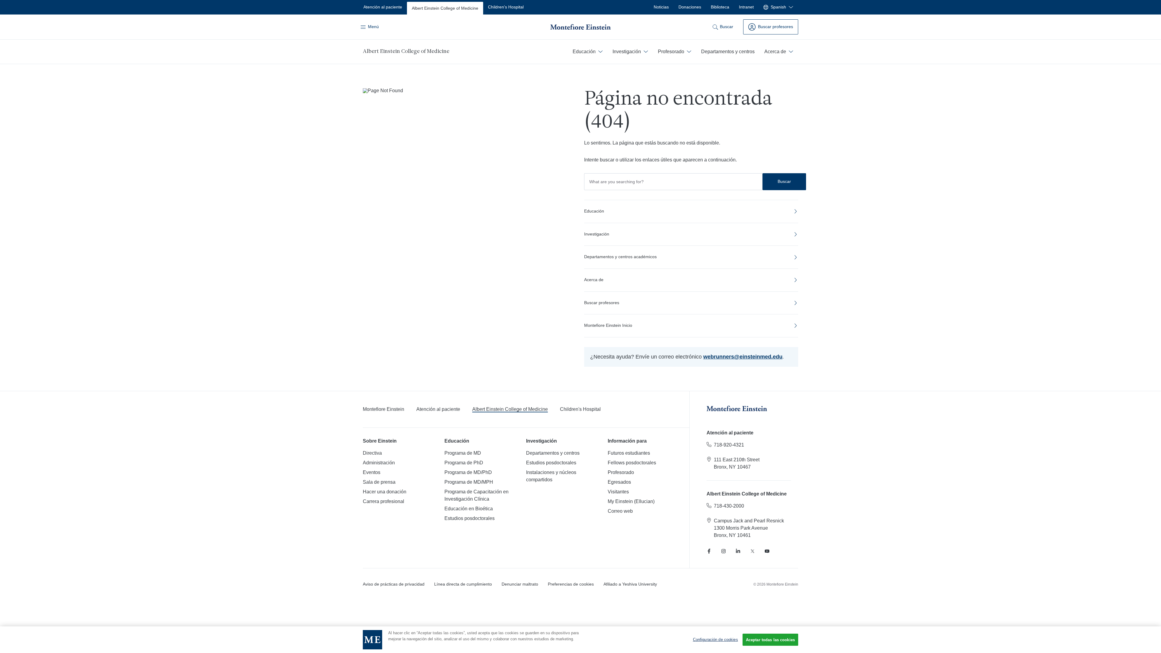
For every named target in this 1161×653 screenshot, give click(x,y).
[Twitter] (752, 551)
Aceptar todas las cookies (770, 640)
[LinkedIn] (738, 551)
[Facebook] (709, 551)
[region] (580, 639)
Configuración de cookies (715, 639)
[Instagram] (723, 551)
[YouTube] (767, 551)
